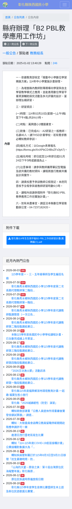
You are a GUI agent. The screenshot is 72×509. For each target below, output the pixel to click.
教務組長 (36, 53)
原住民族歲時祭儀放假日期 (27, 479)
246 (55, 63)
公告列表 (19, 17)
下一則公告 (31, 44)
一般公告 (9, 53)
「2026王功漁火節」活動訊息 (28, 370)
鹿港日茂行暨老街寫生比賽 (27, 435)
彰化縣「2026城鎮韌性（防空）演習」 (34, 403)
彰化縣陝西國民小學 (33, 5)
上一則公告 (12, 44)
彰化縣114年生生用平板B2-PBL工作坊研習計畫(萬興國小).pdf (37, 240)
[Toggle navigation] (64, 4)
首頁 (8, 17)
